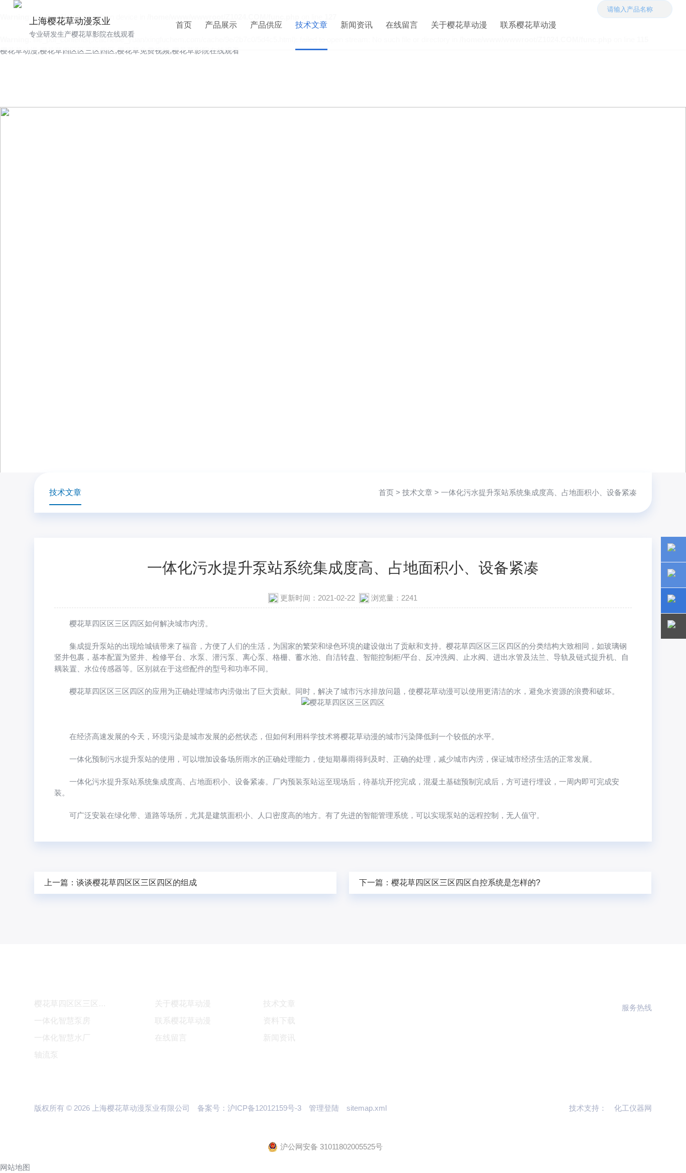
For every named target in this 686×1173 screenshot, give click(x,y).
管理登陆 (324, 1108)
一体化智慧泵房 (62, 1020)
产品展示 (221, 25)
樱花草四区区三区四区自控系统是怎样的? (465, 882)
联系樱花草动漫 (528, 25)
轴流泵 (46, 1054)
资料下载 (279, 1020)
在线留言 (402, 25)
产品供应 (266, 25)
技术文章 (311, 25)
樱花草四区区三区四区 (107, 623)
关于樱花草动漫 (459, 25)
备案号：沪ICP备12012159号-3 (249, 1108)
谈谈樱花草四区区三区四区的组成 (136, 882)
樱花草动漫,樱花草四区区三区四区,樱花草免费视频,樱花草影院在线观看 (120, 50)
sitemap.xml (367, 1108)
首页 (184, 25)
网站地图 (15, 1167)
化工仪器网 (633, 1108)
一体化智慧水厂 (62, 1037)
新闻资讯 (356, 25)
